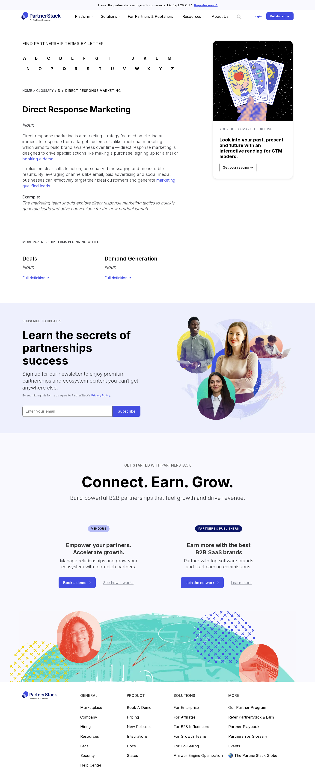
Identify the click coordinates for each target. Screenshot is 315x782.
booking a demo (37, 158)
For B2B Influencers (191, 727)
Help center (90, 765)
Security (87, 756)
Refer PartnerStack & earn (251, 717)
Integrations (137, 736)
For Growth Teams (190, 736)
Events (234, 746)
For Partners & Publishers (150, 16)
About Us (220, 16)
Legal (84, 746)
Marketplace (91, 708)
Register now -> (206, 5)
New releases (139, 727)
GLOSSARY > (47, 91)
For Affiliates (185, 717)
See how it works (118, 582)
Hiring (85, 727)
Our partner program (247, 708)
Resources (89, 736)
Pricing (133, 717)
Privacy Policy (100, 395)
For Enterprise (186, 708)
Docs (131, 746)
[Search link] (239, 16)
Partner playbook (243, 727)
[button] (83, 16)
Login (258, 16)
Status (132, 756)
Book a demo (139, 708)
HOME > (29, 91)
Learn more (241, 582)
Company (88, 717)
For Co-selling (186, 746)
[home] (41, 16)
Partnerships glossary (247, 736)
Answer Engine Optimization (198, 756)
